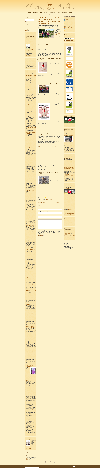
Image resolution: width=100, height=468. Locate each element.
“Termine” (33, 61)
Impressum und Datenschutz (47, 464)
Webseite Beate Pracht (68, 27)
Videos (27, 30)
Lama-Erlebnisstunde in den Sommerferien (30, 104)
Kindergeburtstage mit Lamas (68, 135)
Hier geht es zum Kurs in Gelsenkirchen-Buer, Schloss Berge (68, 175)
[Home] (50, 10)
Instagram (66, 23)
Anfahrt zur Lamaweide (68, 264)
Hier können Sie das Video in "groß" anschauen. (68, 125)
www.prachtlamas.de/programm (31, 75)
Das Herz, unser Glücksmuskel (57, 14)
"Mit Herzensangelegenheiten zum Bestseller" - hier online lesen (69, 214)
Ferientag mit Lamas (29, 114)
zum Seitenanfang (54, 464)
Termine (70, 12)
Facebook (66, 19)
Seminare (58, 12)
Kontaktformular (67, 262)
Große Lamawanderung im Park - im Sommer (31, 291)
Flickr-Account (28, 459)
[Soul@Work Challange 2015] (69, 55)
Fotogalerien (27, 458)
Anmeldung (44, 14)
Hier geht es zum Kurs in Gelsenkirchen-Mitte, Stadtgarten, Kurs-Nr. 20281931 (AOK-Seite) (69, 167)
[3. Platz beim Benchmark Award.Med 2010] (69, 77)
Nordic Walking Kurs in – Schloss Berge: (48, 152)
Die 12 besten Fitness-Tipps (58, 33)
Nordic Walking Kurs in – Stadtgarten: (48, 146)
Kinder (41, 12)
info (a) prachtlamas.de (29, 380)
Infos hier (69, 207)
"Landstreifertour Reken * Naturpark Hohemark (30, 366)
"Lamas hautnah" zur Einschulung (29, 146)
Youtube (66, 21)
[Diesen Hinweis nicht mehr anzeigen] (74, 467)
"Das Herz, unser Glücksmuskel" (69, 188)
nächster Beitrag (58, 202)
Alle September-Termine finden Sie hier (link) (31, 278)
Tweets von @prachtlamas (29, 454)
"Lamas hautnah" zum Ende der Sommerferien (30, 133)
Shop (49, 14)
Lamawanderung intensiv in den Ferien (31, 238)
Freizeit (45, 12)
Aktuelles (27, 25)
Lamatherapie (35, 12)
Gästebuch (69, 231)
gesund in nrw (64, 12)
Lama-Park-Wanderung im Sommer (30, 182)
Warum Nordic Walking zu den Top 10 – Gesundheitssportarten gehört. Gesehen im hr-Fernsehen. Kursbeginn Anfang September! (49, 20)
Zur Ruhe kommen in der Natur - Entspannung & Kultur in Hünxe (31, 162)
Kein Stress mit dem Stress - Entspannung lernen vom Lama (31, 327)
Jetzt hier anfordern (29, 448)
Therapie (27, 29)
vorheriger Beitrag (42, 202)
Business (27, 26)
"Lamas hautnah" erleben (30, 90)
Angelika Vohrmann (68, 233)
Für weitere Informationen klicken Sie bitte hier (32, 467)
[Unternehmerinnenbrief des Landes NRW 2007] (69, 113)
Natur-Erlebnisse (52, 12)
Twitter (66, 20)
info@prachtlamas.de (29, 55)
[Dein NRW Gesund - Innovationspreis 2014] (69, 60)
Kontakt (38, 14)
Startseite (29, 12)
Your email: (66, 36)
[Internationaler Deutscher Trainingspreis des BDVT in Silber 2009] (69, 85)
